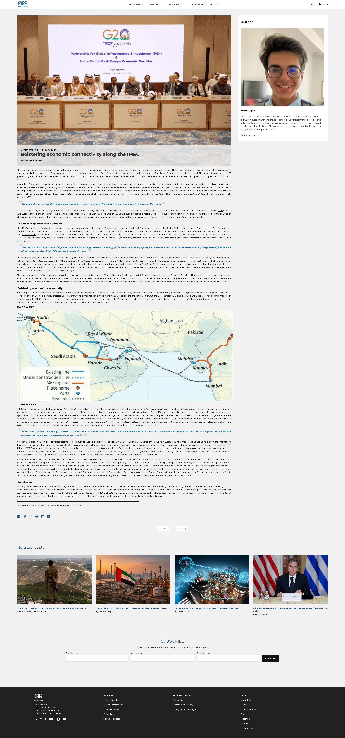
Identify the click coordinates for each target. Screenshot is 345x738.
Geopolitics (178, 700)
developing (25, 299)
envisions (29, 238)
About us (246, 700)
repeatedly (198, 264)
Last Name (136, 653)
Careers (245, 723)
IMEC (220, 210)
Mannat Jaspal (106, 611)
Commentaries (111, 709)
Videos (245, 714)
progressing (58, 296)
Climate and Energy (182, 704)
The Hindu (31, 404)
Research (154, 4)
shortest (89, 176)
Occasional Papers (113, 704)
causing (42, 173)
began (57, 170)
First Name (72, 653)
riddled (36, 264)
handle (70, 264)
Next (179, 529)
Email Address (204, 653)
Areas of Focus (175, 4)
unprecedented (52, 445)
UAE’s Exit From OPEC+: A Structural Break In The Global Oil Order (131, 608)
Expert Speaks (111, 700)
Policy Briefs (110, 714)
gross (144, 191)
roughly (171, 191)
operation (112, 442)
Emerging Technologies (184, 709)
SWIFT (103, 418)
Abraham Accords (104, 228)
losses (218, 445)
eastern (177, 459)
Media (212, 4)
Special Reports (112, 719)
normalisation (27, 231)
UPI (173, 418)
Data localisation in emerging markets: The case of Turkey (206, 608)
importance (94, 191)
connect (48, 261)
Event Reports (249, 709)
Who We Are (134, 4)
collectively (88, 409)
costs (190, 194)
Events (245, 704)
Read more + (248, 135)
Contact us (247, 728)
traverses (53, 176)
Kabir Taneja (26, 611)
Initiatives (195, 4)
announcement (29, 234)
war (144, 442)
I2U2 (138, 228)
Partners (246, 719)
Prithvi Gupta (248, 110)
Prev (165, 529)
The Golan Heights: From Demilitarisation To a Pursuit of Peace (51, 608)
